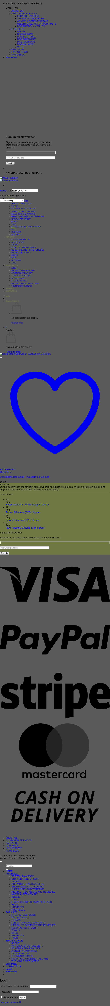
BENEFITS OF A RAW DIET (22, 273)
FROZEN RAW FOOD (22, 876)
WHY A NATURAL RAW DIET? (23, 271)
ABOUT (21, 31)
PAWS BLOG (18, 54)
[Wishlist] (1, 357)
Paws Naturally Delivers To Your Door (25, 528)
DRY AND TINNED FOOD (21, 204)
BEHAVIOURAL (25, 34)
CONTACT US (11, 291)
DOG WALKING (25, 44)
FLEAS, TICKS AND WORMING (23, 247)
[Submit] (7, 869)
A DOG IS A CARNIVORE (21, 276)
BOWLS (14, 222)
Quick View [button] (6, 472)
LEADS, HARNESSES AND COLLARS (26, 227)
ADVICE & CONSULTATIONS (32, 21)
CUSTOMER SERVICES (24, 13)
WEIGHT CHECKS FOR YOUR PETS (36, 24)
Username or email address (15, 986)
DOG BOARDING (26, 36)
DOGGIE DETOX (17, 278)
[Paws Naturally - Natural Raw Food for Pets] (9, 179)
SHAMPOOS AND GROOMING (23, 211)
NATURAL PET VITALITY (21, 219)
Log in (22, 997)
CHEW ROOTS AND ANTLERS (23, 209)
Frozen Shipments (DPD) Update (22, 512)
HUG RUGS (16, 232)
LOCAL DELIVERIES (28, 16)
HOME (9, 871)
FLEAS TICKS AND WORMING (23, 214)
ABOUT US (17, 11)
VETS (20, 47)
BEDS (13, 229)
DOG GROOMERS (27, 39)
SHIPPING (10, 289)
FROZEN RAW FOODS (20, 240)
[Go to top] (1, 861)
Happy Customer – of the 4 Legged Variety (27, 504)
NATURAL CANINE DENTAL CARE (25, 283)
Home (3, 191)
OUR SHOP (17, 49)
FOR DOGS (10, 199)
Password (6, 992)
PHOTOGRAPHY (26, 42)
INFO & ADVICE (12, 265)
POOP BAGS (16, 235)
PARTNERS (17, 29)
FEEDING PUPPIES (19, 281)
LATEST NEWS (19, 52)
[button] (12, 8)
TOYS (13, 224)
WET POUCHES (17, 242)
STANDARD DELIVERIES (30, 18)
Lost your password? (10, 1002)
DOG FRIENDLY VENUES (31, 26)
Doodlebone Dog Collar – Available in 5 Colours (24, 477)
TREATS (14, 206)
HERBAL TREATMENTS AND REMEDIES (27, 217)
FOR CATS (10, 237)
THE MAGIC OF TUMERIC (21, 286)
